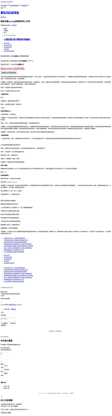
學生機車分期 (8, 45)
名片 (5, 32)
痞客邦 (11, 304)
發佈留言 (3, 325)
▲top (2, 312)
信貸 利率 (7, 43)
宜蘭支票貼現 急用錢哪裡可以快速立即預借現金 (18, 244)
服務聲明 (71, 393)
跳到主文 (3, 17)
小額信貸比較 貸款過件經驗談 (17, 39)
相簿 (5, 28)
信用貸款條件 (8, 47)
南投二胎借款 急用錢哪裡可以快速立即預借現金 (18, 248)
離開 (9, 412)
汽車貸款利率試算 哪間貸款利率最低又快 (16, 240)
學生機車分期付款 (9, 51)
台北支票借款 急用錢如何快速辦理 (14, 252)
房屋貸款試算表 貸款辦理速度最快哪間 (15, 242)
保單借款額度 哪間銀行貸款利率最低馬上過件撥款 (18, 246)
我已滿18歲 (4, 412)
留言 (14, 304)
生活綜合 (14, 25)
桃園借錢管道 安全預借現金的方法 (14, 250)
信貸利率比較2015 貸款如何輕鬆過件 (14, 238)
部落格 (6, 30)
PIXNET (44, 393)
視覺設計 (13, 309)
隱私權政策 (65, 393)
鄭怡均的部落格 (10, 12)
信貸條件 (6, 49)
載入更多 (3, 315)
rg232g (2, 295)
